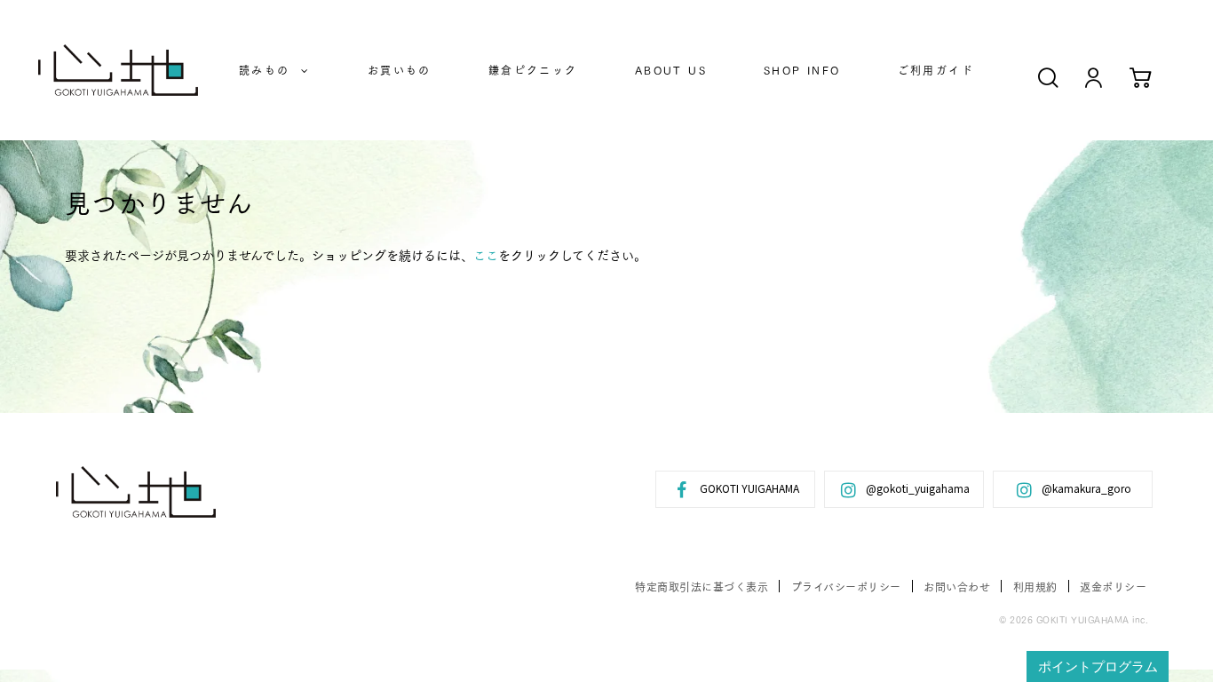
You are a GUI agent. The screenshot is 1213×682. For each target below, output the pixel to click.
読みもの (270, 69)
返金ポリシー (1113, 586)
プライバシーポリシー (846, 586)
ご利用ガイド (936, 69)
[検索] (1048, 76)
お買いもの (400, 69)
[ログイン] (1093, 76)
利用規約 (1035, 586)
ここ (485, 255)
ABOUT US (671, 69)
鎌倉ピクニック (533, 69)
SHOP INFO (802, 69)
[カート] (1140, 76)
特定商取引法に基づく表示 (701, 586)
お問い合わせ (957, 586)
